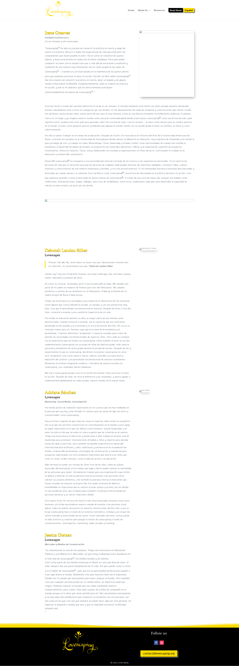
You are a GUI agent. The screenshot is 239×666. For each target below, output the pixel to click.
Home (131, 10)
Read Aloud (175, 10)
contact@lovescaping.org (159, 653)
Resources (159, 10)
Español (189, 10)
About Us (143, 10)
